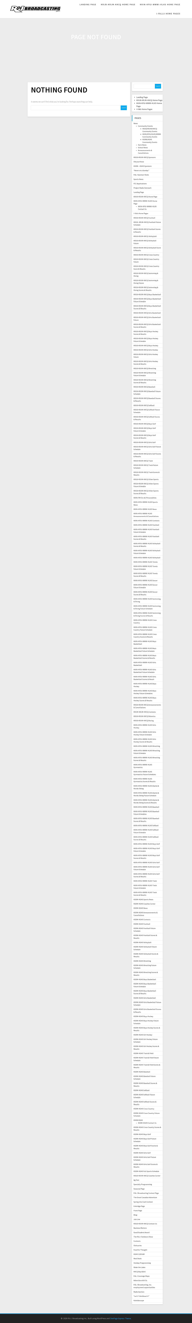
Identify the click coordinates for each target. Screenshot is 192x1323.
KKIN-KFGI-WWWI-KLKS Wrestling (147, 746)
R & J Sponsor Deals (141, 175)
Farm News (142, 145)
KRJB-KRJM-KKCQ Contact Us (145, 1224)
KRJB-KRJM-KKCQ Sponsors (145, 157)
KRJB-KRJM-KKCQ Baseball (144, 387)
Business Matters (140, 1228)
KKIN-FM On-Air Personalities (145, 498)
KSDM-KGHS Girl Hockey (143, 1035)
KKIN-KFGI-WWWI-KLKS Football (146, 525)
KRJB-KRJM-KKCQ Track (143, 461)
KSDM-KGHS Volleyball (142, 942)
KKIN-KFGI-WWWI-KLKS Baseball (146, 807)
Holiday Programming (142, 1263)
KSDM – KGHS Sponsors (143, 166)
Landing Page (88, 4)
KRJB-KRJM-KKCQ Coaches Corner (147, 1176)
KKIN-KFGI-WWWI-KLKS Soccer (145, 580)
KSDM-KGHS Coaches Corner (144, 904)
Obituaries (138, 1245)
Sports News (138, 179)
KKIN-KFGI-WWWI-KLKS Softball (146, 825)
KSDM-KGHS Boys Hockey (143, 1016)
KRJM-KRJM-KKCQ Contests (145, 712)
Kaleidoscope (139, 1300)
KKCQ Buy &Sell (140, 1271)
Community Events (145, 126)
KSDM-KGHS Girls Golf (142, 1153)
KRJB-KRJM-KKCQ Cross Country (146, 255)
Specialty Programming (143, 1184)
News (136, 123)
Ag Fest (136, 1180)
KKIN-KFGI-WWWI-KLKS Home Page (160, 4)
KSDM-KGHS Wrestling (142, 961)
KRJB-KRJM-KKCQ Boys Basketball (147, 294)
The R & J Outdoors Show (143, 1237)
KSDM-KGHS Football (142, 924)
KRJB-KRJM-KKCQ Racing (144, 720)
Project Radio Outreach (142, 188)
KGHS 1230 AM (139, 1254)
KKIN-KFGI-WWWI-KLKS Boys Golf (147, 844)
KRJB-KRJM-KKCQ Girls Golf (145, 442)
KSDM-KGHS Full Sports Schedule (146, 1171)
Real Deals (138, 1258)
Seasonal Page (139, 1189)
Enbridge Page (139, 1206)
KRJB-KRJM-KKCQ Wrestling (145, 368)
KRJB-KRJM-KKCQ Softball (144, 405)
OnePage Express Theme (120, 1318)
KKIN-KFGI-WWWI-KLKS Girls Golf (147, 862)
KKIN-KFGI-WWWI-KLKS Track (145, 881)
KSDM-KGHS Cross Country (144, 1109)
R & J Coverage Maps (142, 1276)
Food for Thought (140, 1250)
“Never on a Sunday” (141, 170)
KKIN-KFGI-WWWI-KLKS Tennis (146, 562)
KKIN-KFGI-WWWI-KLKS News (145, 509)
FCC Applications (140, 183)
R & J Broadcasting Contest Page (146, 1193)
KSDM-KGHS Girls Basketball (145, 998)
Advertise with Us (140, 1280)
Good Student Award (141, 1232)
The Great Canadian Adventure (145, 1197)
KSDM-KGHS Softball (142, 1090)
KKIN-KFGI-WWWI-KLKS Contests (146, 520)
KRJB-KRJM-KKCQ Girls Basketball (147, 313)
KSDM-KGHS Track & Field (143, 1053)
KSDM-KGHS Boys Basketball (145, 979)
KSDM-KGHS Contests (142, 919)
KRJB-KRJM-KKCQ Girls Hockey (146, 350)
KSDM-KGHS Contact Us (147, 1123)
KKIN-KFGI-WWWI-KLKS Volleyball (147, 557)
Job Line (137, 1219)
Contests (137, 1241)
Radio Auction (139, 1292)
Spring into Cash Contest (143, 1202)
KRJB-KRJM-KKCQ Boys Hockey (146, 345)
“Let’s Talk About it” (141, 1296)
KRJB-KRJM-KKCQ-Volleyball (145, 236)
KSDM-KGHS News (141, 908)
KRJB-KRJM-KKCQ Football (144, 218)
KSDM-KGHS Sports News (143, 899)
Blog (135, 1215)
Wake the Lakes (139, 1267)
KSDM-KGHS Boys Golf (142, 1134)
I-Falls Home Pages (168, 13)
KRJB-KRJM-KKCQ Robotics (144, 716)
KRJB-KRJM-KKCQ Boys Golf (145, 424)
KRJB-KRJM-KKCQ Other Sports (146, 479)
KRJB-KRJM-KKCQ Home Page (118, 4)
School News (143, 147)
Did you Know (139, 162)
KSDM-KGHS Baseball (142, 1072)
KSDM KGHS (138, 1120)
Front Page (138, 1210)
